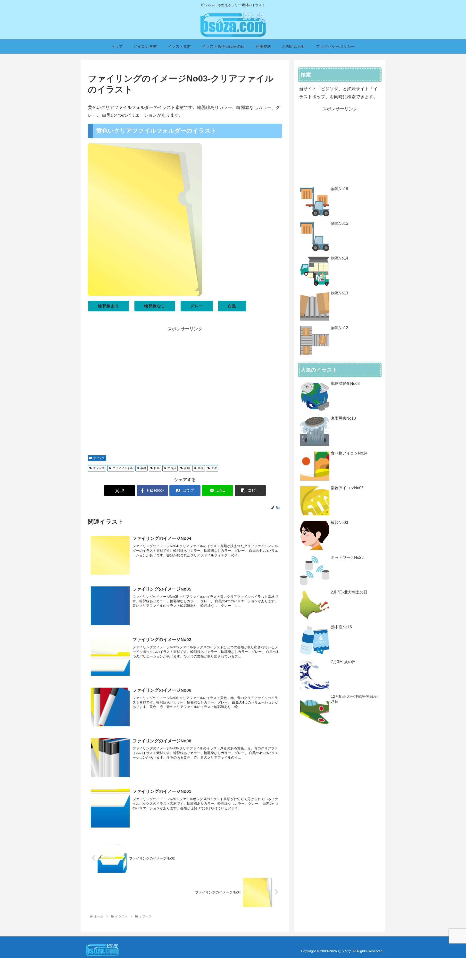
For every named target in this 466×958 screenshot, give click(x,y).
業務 (200, 468)
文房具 (171, 468)
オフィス (99, 458)
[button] (250, 490)
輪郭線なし (155, 306)
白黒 (232, 306)
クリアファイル (122, 468)
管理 (214, 468)
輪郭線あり (108, 306)
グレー (196, 306)
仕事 (157, 468)
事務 (143, 468)
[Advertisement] (185, 391)
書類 (187, 468)
